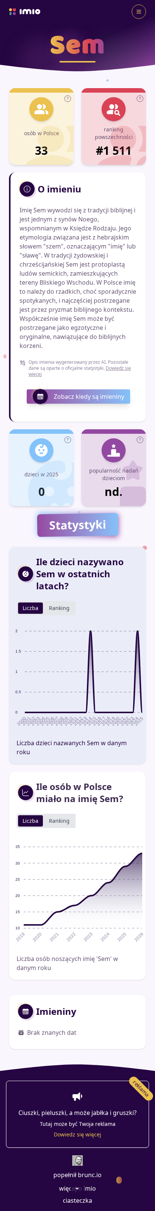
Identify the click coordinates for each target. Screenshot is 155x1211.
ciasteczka (77, 1200)
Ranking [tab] (59, 608)
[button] (67, 98)
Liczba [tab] (30, 608)
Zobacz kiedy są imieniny (89, 396)
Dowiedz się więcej (77, 1134)
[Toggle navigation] (139, 12)
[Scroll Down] (77, 1189)
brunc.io (90, 1175)
